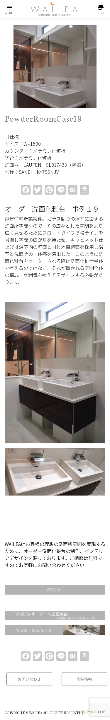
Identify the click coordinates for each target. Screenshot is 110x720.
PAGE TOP (92, 712)
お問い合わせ (29, 679)
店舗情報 (84, 679)
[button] (9, 9)
